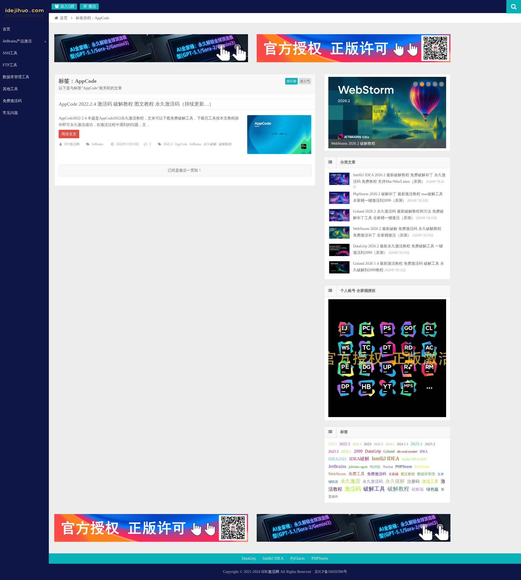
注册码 (413, 481)
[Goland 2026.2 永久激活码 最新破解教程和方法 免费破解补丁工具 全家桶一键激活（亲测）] (339, 215)
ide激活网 (24, 11)
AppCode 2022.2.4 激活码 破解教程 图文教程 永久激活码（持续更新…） (136, 104)
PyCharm (297, 558)
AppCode (181, 144)
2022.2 (168, 144)
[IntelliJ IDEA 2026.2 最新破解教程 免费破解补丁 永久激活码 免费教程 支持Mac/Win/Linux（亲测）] (339, 179)
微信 (91, 6)
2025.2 (430, 444)
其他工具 (10, 89)
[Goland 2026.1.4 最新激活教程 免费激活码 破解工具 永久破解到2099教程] (339, 267)
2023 (367, 444)
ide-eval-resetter (407, 451)
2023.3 (378, 444)
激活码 (353, 489)
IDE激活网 (72, 144)
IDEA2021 (337, 458)
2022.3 (356, 444)
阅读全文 (69, 134)
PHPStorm (403, 466)
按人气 (305, 81)
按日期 (291, 81)
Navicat (388, 467)
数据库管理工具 (16, 77)
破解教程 (225, 144)
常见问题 (10, 113)
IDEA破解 (359, 458)
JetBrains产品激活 (17, 41)
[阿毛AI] (151, 61)
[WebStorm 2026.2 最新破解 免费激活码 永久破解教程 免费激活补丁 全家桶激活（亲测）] (339, 232)
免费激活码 (12, 101)
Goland (389, 451)
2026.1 (346, 451)
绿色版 (432, 489)
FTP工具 (10, 65)
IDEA (424, 451)
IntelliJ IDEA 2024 (414, 459)
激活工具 (430, 481)
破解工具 (374, 489)
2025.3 (333, 451)
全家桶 (393, 474)
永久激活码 (373, 481)
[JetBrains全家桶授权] (353, 61)
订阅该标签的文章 (70, 85)
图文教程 (408, 474)
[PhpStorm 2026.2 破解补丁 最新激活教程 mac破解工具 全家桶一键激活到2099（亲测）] (339, 198)
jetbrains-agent (358, 467)
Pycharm (421, 466)
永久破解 (210, 144)
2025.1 (416, 444)
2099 (358, 451)
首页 (6, 29)
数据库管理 (426, 474)
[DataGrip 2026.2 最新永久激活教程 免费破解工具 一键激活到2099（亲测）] (339, 250)
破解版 (418, 489)
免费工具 (356, 474)
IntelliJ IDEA (385, 458)
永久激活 (350, 481)
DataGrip (373, 451)
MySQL (375, 467)
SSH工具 (10, 53)
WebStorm (337, 473)
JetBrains (97, 144)
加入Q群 (66, 6)
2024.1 (389, 444)
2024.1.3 (402, 444)
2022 (332, 444)
